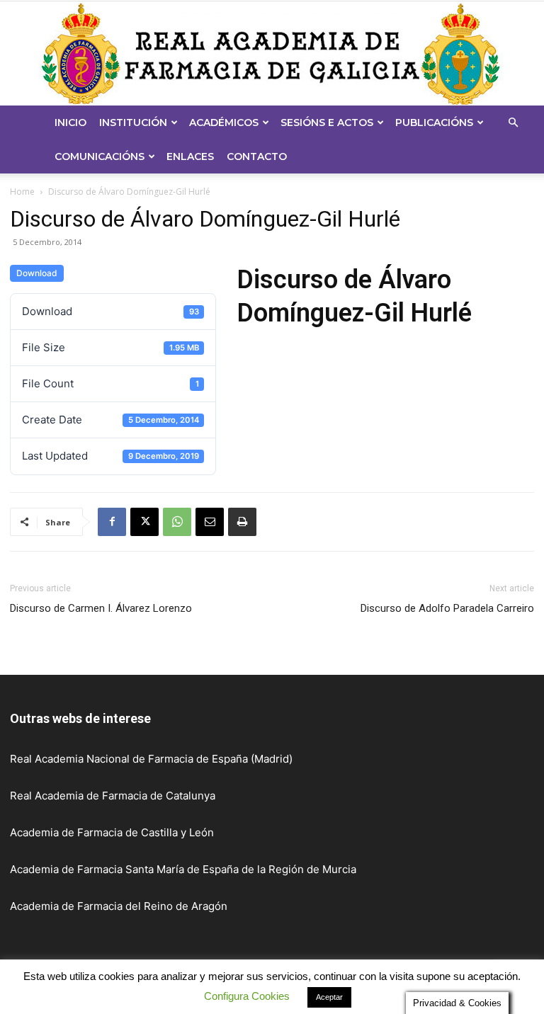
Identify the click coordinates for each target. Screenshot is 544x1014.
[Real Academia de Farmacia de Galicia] (272, 53)
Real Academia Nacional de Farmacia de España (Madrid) (151, 758)
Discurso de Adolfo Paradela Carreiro (447, 608)
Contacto (257, 156)
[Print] (242, 522)
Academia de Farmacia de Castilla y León (112, 832)
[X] (144, 522)
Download (36, 273)
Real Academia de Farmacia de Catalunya (112, 795)
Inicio (70, 122)
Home (22, 192)
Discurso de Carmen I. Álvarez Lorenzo (101, 608)
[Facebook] (112, 522)
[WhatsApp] (177, 522)
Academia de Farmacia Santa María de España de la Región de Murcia (183, 869)
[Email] (210, 522)
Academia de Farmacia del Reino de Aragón (118, 906)
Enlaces (190, 156)
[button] (513, 123)
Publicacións (434, 122)
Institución (133, 122)
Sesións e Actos (326, 122)
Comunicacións (99, 156)
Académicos (224, 122)
